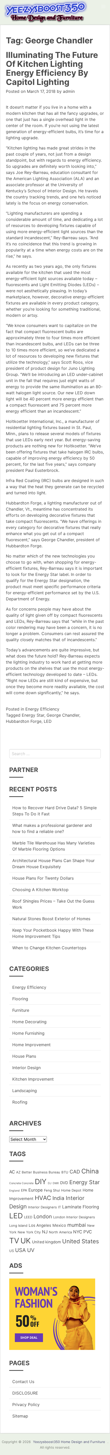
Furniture (20, 1010)
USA (20, 1250)
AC (12, 1171)
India (58, 1198)
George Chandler (63, 715)
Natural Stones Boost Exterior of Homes (51, 918)
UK (25, 1240)
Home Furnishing (28, 1033)
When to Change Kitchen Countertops (49, 947)
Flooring (20, 998)
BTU (64, 1172)
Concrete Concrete (21, 1183)
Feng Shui (52, 1190)
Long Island (18, 1225)
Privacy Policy (26, 1404)
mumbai (76, 1225)
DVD (64, 1182)
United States (80, 1241)
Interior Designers (42, 1207)
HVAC (43, 1197)
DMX (56, 1183)
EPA (24, 1190)
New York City (29, 1232)
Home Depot (71, 1190)
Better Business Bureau (41, 1172)
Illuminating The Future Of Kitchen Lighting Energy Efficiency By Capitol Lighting (52, 68)
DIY (41, 1181)
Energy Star (33, 715)
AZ (18, 1172)
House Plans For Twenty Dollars (43, 878)
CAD (75, 1172)
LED (48, 721)
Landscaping (24, 1090)
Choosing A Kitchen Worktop (40, 889)
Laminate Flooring (80, 1206)
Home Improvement (31, 1044)
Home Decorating (29, 1021)
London (43, 1216)
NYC (77, 1231)
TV (14, 1240)
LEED (28, 1217)
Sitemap (20, 1416)
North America (60, 1232)
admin (69, 91)
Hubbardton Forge (23, 721)
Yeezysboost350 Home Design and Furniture (69, 1442)
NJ (45, 1231)
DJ (49, 1183)
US (11, 1251)
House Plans (24, 1056)
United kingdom (46, 1241)
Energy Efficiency (42, 709)
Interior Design (26, 1067)
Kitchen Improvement (33, 1079)
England (14, 1190)
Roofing (19, 1102)
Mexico (59, 1225)
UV (31, 1250)
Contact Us (23, 1381)
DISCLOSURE (25, 1393)
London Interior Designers (74, 1217)
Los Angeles (40, 1225)
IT (59, 1207)
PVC (87, 1231)
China (90, 1171)
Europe (35, 1190)
